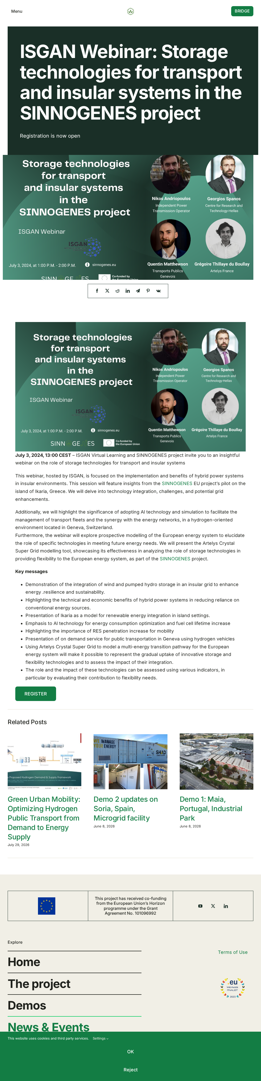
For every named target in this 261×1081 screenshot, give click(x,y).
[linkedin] (226, 906)
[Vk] (158, 290)
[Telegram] (137, 290)
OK (130, 1051)
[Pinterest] (148, 290)
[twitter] (213, 906)
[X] (107, 290)
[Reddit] (117, 290)
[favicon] (130, 9)
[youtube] (200, 906)
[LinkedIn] (127, 290)
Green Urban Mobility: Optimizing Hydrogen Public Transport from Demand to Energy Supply (44, 818)
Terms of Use (233, 952)
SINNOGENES (177, 483)
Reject (131, 1069)
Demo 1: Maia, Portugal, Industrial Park (211, 808)
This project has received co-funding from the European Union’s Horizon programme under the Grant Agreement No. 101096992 (130, 906)
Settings (100, 1038)
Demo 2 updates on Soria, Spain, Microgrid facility (126, 808)
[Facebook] (97, 290)
